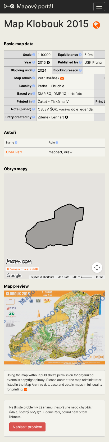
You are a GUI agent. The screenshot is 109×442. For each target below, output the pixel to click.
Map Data (63, 277)
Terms (99, 277)
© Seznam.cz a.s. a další (22, 269)
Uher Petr (14, 152)
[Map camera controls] (97, 267)
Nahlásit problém (27, 427)
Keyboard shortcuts (42, 277)
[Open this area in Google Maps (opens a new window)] (14, 275)
